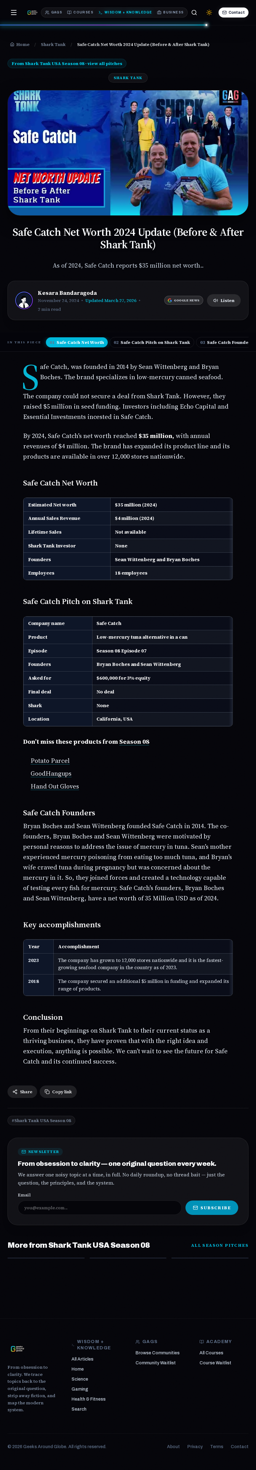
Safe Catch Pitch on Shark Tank (152, 342)
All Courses (211, 1353)
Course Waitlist (215, 1363)
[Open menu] (13, 12)
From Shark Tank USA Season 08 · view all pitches (67, 63)
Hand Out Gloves (55, 786)
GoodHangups (51, 773)
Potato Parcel (50, 760)
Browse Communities (157, 1353)
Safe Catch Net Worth (77, 342)
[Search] (194, 12)
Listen (227, 300)
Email (24, 1195)
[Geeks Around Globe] (17, 1349)
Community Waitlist (155, 1363)
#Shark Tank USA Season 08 (41, 1120)
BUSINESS (173, 12)
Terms (216, 1446)
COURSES (83, 12)
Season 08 (134, 741)
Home (77, 1369)
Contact (237, 12)
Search (78, 1409)
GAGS (56, 12)
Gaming (79, 1389)
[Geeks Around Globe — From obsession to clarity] (32, 12)
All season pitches (220, 1245)
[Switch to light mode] (209, 12)
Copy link (62, 1092)
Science (79, 1379)
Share (26, 1092)
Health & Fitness (88, 1399)
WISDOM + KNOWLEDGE (128, 12)
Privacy (195, 1446)
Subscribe (215, 1208)
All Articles (82, 1359)
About (173, 1446)
